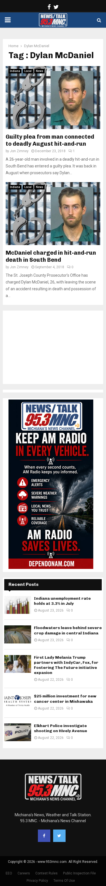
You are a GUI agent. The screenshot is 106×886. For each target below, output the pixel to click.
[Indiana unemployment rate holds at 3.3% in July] (17, 605)
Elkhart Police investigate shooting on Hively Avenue (60, 728)
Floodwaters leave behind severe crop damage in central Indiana (68, 630)
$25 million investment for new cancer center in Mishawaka (65, 699)
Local (28, 71)
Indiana (15, 71)
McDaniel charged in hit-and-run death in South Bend (51, 256)
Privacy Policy (37, 881)
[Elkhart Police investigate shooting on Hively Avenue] (17, 732)
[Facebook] (44, 836)
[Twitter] (59, 836)
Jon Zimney (19, 151)
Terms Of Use (64, 881)
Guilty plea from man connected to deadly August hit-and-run (50, 140)
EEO (9, 873)
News (39, 71)
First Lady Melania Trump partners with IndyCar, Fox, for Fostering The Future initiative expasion (66, 665)
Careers (24, 873)
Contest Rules (46, 873)
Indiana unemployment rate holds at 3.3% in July (62, 601)
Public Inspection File (79, 873)
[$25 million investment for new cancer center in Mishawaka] (17, 703)
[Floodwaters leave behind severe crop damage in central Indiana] (17, 634)
